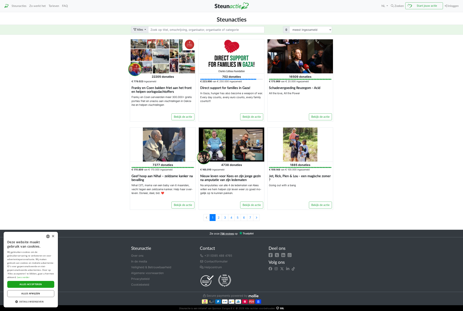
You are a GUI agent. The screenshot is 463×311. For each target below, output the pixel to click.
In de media (139, 261)
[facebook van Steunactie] (270, 269)
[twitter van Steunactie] (282, 269)
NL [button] (383, 6)
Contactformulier (215, 261)
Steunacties (19, 6)
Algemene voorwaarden (147, 273)
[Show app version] (460, 308)
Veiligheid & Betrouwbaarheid (151, 267)
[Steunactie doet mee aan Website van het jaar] (224, 280)
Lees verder (23, 277)
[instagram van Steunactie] (276, 269)
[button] (271, 255)
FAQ (65, 6)
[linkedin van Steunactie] (287, 269)
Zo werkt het (37, 6)
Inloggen (453, 6)
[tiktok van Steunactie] (293, 269)
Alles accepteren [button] (31, 284)
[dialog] (31, 269)
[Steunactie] (6, 6)
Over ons (137, 255)
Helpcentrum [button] (212, 267)
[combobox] (48, 236)
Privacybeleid (140, 279)
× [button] (53, 236)
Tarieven (54, 6)
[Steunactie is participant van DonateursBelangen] (207, 280)
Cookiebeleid (140, 284)
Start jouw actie (427, 5)
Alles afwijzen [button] (30, 293)
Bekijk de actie (183, 116)
